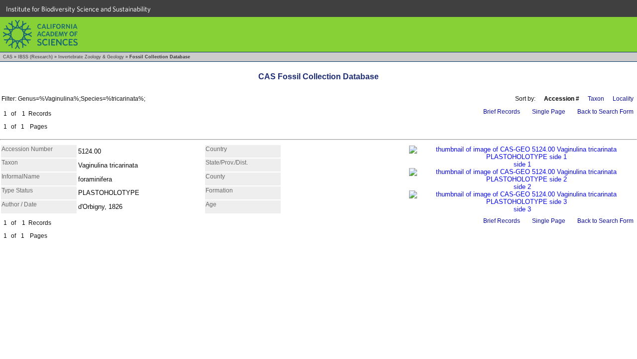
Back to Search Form (605, 111)
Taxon (596, 98)
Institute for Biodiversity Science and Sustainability (78, 9)
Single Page (548, 111)
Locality (623, 98)
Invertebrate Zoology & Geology (91, 56)
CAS (7, 56)
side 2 (522, 186)
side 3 (522, 209)
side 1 (522, 164)
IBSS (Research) (35, 56)
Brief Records (501, 111)
